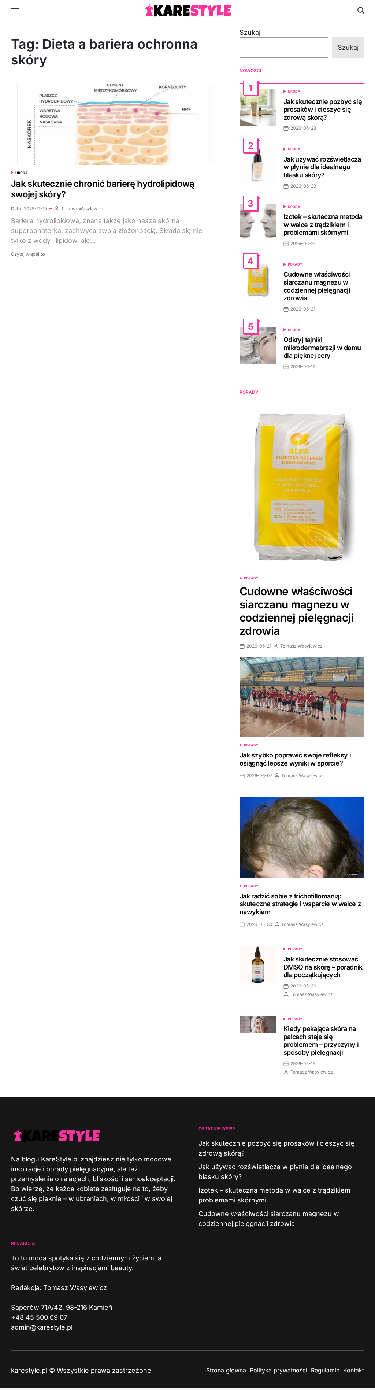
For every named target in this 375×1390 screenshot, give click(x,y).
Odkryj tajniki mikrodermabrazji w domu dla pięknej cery (322, 347)
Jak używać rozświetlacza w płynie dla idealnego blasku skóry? (322, 167)
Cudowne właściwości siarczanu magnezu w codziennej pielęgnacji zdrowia (316, 286)
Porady (295, 264)
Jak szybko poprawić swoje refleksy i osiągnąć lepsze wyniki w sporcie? (295, 759)
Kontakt (353, 1370)
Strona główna (226, 1370)
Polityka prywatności (278, 1370)
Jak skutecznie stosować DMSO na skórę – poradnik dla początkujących (323, 967)
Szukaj (250, 32)
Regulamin (325, 1370)
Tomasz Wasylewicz (82, 208)
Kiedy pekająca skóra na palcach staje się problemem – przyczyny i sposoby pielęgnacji (321, 1040)
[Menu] (15, 10)
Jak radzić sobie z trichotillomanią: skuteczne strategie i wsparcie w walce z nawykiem (300, 904)
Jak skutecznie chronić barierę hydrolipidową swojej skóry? (102, 189)
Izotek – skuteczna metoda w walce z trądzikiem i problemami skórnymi (322, 224)
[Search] (360, 10)
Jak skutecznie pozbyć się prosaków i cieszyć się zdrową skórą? (322, 109)
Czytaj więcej (25, 254)
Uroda (21, 173)
